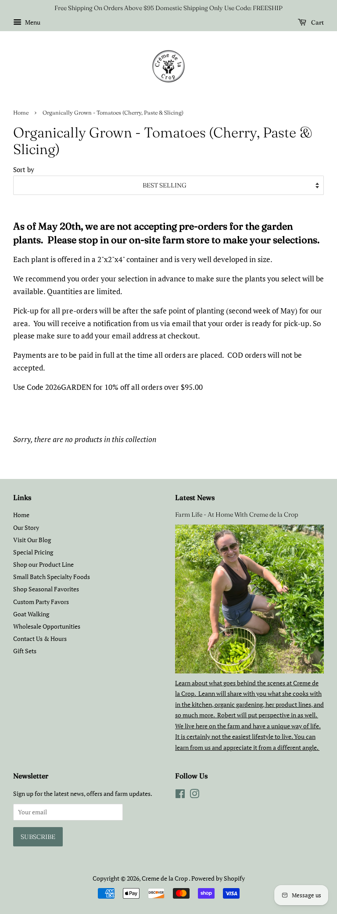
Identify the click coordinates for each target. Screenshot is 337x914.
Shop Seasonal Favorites (46, 589)
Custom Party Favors (41, 601)
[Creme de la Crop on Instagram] (194, 795)
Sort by (23, 169)
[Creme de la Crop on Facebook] (180, 795)
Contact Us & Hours (40, 638)
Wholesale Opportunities (46, 626)
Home (21, 112)
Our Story (26, 527)
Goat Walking (31, 614)
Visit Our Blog (32, 540)
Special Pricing (33, 552)
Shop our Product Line (43, 564)
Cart (317, 22)
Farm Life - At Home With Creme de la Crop (236, 514)
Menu (32, 22)
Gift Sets (24, 651)
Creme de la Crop (165, 878)
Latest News (195, 497)
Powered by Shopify (218, 878)
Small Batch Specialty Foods (51, 576)
